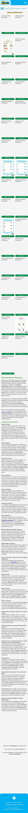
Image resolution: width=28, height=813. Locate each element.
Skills (11, 8)
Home (6, 8)
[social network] (14, 797)
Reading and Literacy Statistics (14, 804)
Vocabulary (17, 8)
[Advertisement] (14, 729)
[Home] (5, 3)
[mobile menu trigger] (25, 2)
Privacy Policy (17, 802)
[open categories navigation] (2, 8)
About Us (9, 802)
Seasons (24, 8)
